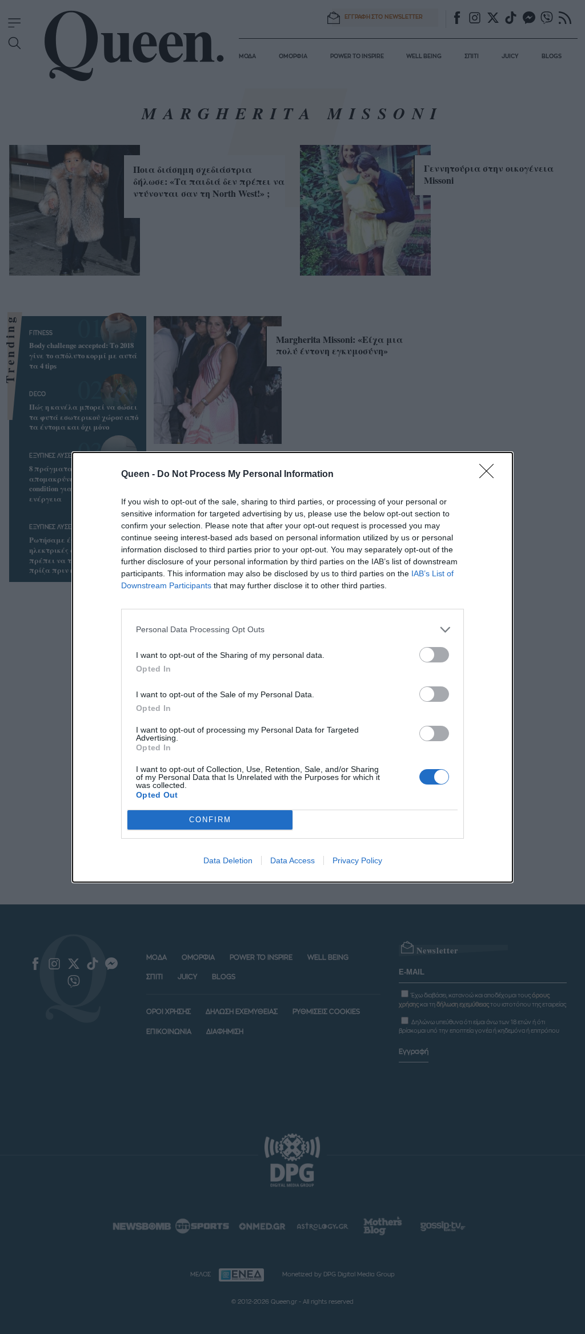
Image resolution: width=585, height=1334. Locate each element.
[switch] (434, 654)
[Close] (490, 475)
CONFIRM (210, 819)
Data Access (292, 860)
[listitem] (292, 630)
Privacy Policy (357, 860)
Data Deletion (228, 860)
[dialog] (292, 667)
